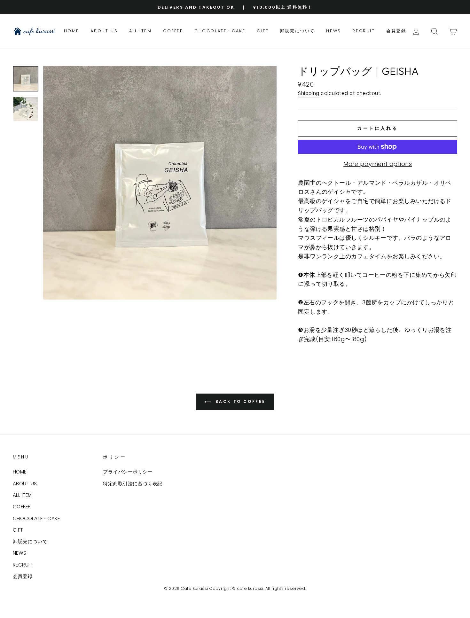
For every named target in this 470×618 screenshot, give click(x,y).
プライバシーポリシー (128, 471)
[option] (235, 7)
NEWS (333, 31)
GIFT (263, 31)
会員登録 (396, 31)
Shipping (308, 93)
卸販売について (297, 31)
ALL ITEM (140, 31)
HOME (71, 31)
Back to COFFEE (239, 401)
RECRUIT (363, 31)
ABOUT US (104, 31)
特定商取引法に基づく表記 (132, 483)
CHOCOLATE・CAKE (219, 31)
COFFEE (173, 31)
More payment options (377, 164)
